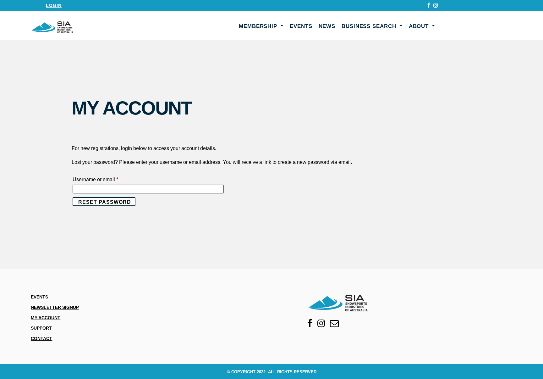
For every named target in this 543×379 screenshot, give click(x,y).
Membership (259, 26)
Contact (41, 338)
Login (53, 5)
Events (301, 26)
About (420, 26)
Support (41, 328)
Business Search (370, 26)
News (327, 26)
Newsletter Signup (55, 307)
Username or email (106, 179)
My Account (45, 317)
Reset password (104, 202)
